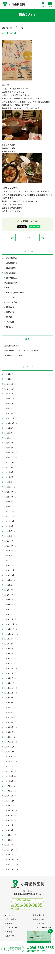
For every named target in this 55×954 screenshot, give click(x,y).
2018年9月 (10, 697)
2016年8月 (10, 820)
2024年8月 (10, 408)
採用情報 (8, 931)
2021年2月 (10, 555)
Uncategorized (15, 292)
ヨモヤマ (12, 302)
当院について (10, 915)
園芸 (10, 307)
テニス (10, 297)
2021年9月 (10, 526)
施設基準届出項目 (11, 345)
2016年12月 (10, 800)
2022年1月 (10, 506)
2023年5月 (10, 437)
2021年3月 (10, 550)
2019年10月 (11, 634)
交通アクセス (10, 935)
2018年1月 (10, 737)
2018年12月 (11, 683)
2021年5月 (10, 540)
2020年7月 (10, 589)
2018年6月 (10, 712)
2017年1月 (10, 795)
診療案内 (8, 923)
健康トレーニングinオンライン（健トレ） (21, 350)
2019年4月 (10, 663)
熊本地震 (12, 277)
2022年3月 (10, 496)
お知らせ (10, 273)
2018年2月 (10, 732)
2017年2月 (10, 791)
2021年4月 (10, 545)
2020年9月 (10, 580)
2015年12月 (11, 859)
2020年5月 (10, 599)
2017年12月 (10, 742)
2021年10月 (10, 521)
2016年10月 (10, 810)
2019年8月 (10, 643)
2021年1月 (10, 560)
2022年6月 (10, 482)
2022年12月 (10, 452)
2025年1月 (10, 393)
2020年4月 (10, 604)
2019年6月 (10, 653)
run (9, 287)
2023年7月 (10, 433)
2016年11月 (11, 805)
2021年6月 (10, 536)
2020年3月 (10, 609)
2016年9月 (10, 815)
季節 (10, 312)
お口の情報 (11, 258)
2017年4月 (10, 781)
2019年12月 (10, 624)
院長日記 (10, 282)
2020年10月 (10, 575)
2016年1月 (10, 854)
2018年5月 (10, 717)
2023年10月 (10, 423)
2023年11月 (10, 418)
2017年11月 (10, 746)
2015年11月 (11, 864)
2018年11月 (10, 688)
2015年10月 (11, 869)
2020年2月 (10, 614)
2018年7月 (10, 707)
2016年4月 (10, 840)
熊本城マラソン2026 (13, 355)
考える (10, 322)
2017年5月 (10, 776)
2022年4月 (10, 491)
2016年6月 (10, 830)
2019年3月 (10, 668)
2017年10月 (10, 751)
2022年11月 (10, 457)
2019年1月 (10, 678)
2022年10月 (10, 462)
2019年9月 (10, 638)
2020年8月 (10, 585)
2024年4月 (10, 413)
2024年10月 (10, 403)
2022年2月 (10, 501)
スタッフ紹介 (10, 919)
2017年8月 (10, 761)
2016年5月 (10, 835)
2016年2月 (10, 849)
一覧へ (27, 237)
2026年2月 (10, 374)
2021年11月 (10, 516)
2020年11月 (10, 570)
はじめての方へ (11, 927)
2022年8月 (10, 472)
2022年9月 (10, 467)
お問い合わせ (38, 915)
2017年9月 (10, 756)
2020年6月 (10, 594)
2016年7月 (10, 825)
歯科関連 (12, 263)
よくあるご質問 (39, 923)
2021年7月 (10, 531)
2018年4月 (10, 722)
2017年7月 (10, 766)
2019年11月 (10, 629)
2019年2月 (10, 673)
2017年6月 (10, 771)
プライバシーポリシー (42, 927)
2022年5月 (10, 487)
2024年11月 (10, 398)
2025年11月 (10, 388)
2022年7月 (10, 477)
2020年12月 (10, 565)
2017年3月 (10, 786)
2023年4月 (10, 442)
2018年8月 (10, 702)
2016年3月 (10, 844)
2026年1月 (10, 379)
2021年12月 (10, 511)
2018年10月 (10, 692)
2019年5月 (10, 658)
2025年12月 (10, 383)
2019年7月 (10, 648)
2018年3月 (10, 727)
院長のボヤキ (38, 919)
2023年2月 (10, 447)
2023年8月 (10, 428)
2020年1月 (10, 619)
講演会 (11, 268)
